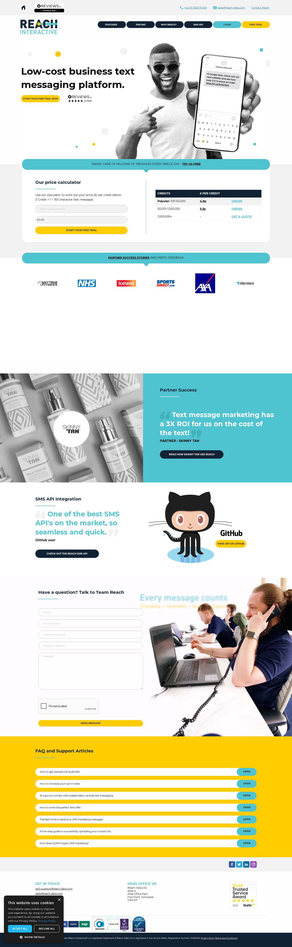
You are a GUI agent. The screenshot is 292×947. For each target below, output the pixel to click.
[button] (34, 937)
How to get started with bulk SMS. (60, 771)
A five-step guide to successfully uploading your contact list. (75, 831)
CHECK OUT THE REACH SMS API (67, 553)
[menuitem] (38, 26)
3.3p (203, 209)
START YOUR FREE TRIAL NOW (40, 98)
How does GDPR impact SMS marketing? (64, 843)
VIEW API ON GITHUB (231, 543)
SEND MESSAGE (91, 723)
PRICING (141, 24)
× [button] (59, 899)
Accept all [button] (20, 928)
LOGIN (227, 24)
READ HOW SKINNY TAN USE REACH (192, 454)
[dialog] (34, 919)
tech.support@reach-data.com (54, 888)
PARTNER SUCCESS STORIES (128, 257)
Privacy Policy (208, 938)
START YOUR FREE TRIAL (81, 230)
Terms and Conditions (226, 938)
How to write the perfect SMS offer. (60, 807)
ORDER (237, 201)
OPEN (246, 771)
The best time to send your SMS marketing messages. (71, 819)
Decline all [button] (47, 928)
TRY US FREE (191, 164)
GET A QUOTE (242, 216)
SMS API (198, 24)
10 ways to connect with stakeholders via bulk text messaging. (77, 795)
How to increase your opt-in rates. (60, 783)
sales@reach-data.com (49, 893)
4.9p (203, 201)
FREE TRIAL (255, 24)
